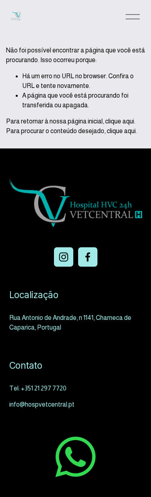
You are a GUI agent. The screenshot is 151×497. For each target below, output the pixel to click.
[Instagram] (63, 257)
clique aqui (119, 121)
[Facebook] (87, 257)
